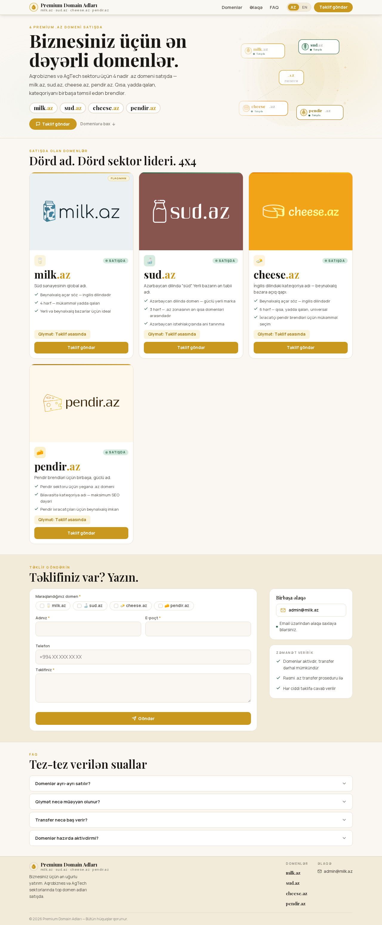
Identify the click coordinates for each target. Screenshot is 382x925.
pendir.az (296, 904)
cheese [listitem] (106, 108)
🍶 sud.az (93, 605)
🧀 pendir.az (176, 605)
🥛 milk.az (56, 605)
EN (304, 7)
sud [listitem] (72, 108)
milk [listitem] (43, 108)
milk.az (293, 873)
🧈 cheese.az (133, 605)
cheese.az (296, 893)
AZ (293, 7)
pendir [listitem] (143, 108)
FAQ (274, 7)
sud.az (293, 883)
